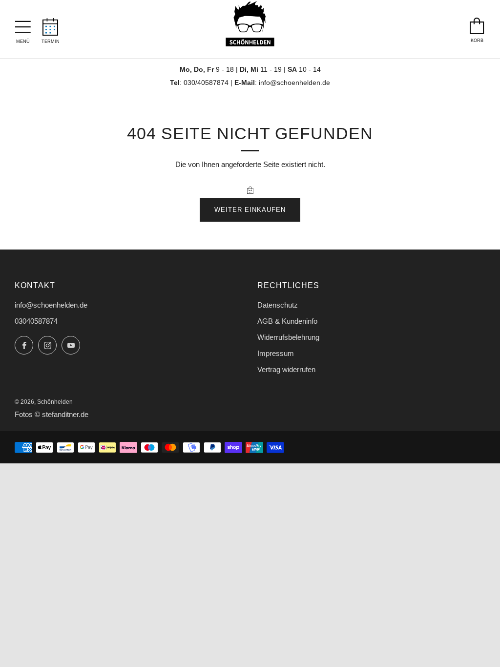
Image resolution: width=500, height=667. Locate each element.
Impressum (275, 353)
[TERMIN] (51, 24)
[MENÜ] (23, 24)
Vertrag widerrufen (286, 369)
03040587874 (36, 321)
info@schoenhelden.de (294, 82)
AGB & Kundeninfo (287, 321)
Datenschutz (277, 305)
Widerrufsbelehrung (288, 337)
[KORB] (477, 23)
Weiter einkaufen (250, 209)
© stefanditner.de (61, 414)
